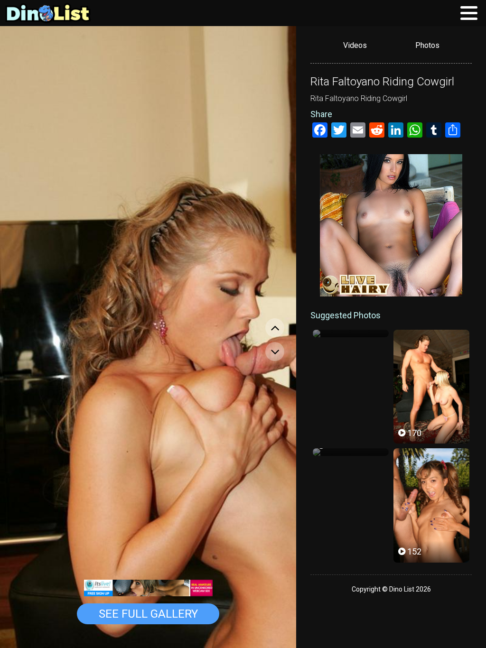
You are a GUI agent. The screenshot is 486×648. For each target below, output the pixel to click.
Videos (355, 45)
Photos (427, 45)
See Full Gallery (148, 613)
